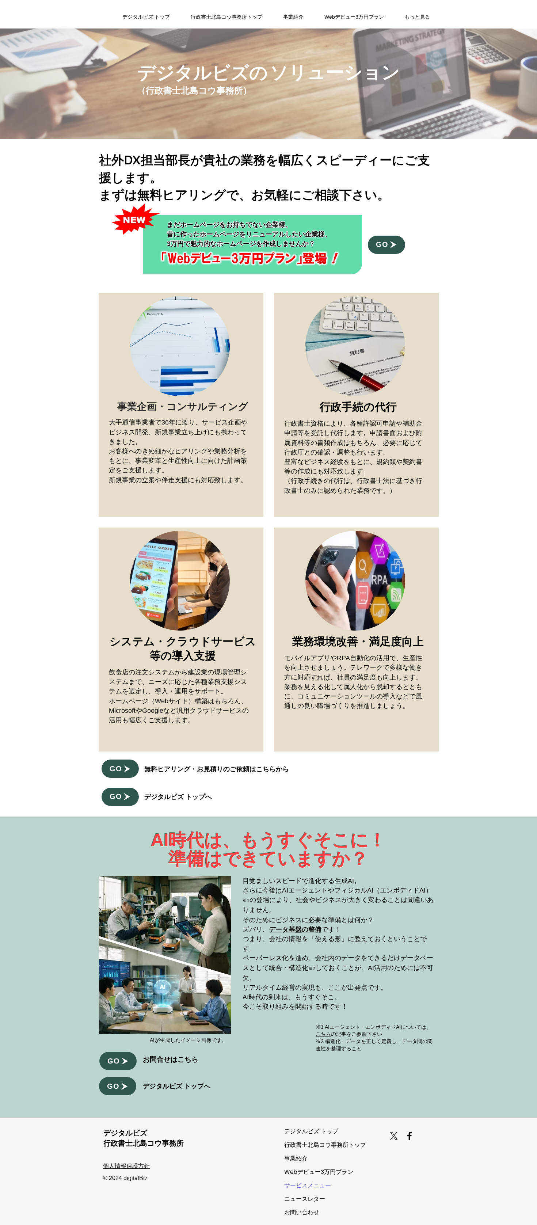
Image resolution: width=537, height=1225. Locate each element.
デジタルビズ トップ (310, 1131)
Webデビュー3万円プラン (310, 1172)
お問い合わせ (301, 1212)
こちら (323, 1034)
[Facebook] (409, 1135)
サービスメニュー (307, 1185)
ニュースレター (304, 1199)
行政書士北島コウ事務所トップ (310, 1145)
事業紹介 (296, 1158)
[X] (393, 1135)
